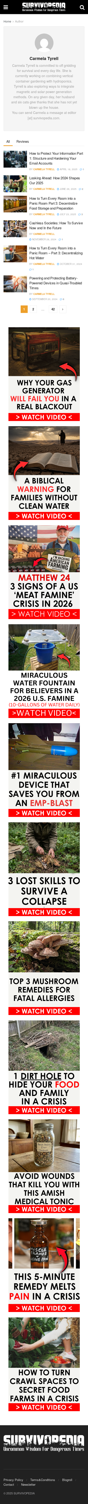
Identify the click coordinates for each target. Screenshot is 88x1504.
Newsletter (28, 1484)
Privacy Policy (13, 1480)
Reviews (22, 141)
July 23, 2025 (67, 214)
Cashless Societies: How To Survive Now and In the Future (56, 225)
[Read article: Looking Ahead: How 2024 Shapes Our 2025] (15, 183)
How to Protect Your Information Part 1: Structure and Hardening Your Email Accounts (56, 158)
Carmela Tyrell (44, 169)
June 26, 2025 (68, 189)
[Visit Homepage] (43, 7)
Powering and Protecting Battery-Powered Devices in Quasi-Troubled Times (55, 282)
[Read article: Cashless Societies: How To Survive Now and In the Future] (15, 228)
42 (53, 309)
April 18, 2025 (68, 169)
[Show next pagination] (62, 309)
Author (19, 21)
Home (7, 21)
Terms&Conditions (42, 1480)
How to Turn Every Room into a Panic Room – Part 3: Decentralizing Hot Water (56, 252)
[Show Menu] (6, 7)
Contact (9, 1484)
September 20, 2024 (44, 299)
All (8, 141)
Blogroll (67, 1480)
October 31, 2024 (70, 264)
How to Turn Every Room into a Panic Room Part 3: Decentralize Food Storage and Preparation (53, 203)
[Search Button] (82, 7)
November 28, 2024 (43, 239)
